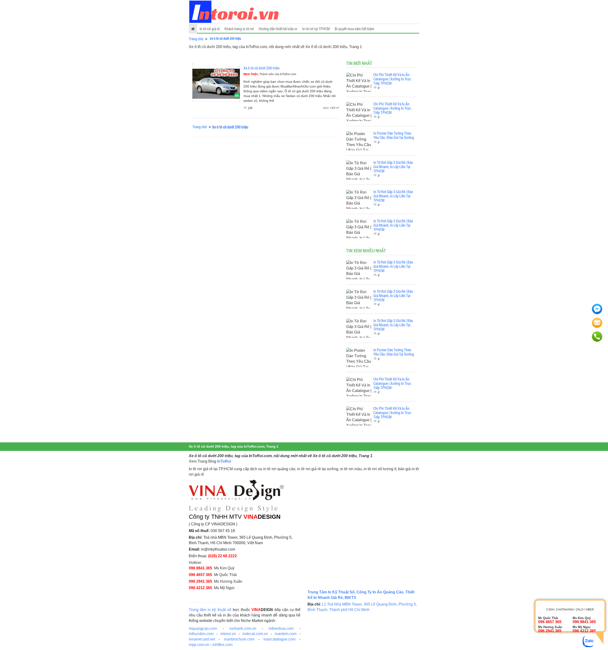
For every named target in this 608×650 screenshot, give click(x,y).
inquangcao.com (203, 628)
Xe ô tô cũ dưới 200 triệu (261, 67)
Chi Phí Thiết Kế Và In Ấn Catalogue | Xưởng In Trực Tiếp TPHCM (392, 78)
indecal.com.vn (255, 634)
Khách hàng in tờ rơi (239, 28)
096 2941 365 (200, 581)
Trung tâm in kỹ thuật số (210, 610)
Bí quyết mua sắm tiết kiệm (354, 28)
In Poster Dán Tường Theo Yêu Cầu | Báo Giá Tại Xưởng (393, 135)
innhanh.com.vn (242, 628)
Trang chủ (196, 38)
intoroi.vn (228, 634)
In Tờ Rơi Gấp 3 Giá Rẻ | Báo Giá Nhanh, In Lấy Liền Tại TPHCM (393, 166)
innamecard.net (202, 639)
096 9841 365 (200, 568)
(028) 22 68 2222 (222, 556)
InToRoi (224, 461)
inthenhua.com (281, 628)
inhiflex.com (222, 645)
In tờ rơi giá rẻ (210, 28)
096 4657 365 (200, 575)
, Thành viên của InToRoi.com (269, 74)
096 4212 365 (200, 588)
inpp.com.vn (199, 645)
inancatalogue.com (279, 639)
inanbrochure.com (239, 639)
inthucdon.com (201, 634)
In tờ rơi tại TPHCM (316, 28)
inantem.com (285, 634)
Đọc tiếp (329, 108)
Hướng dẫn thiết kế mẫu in (278, 28)
